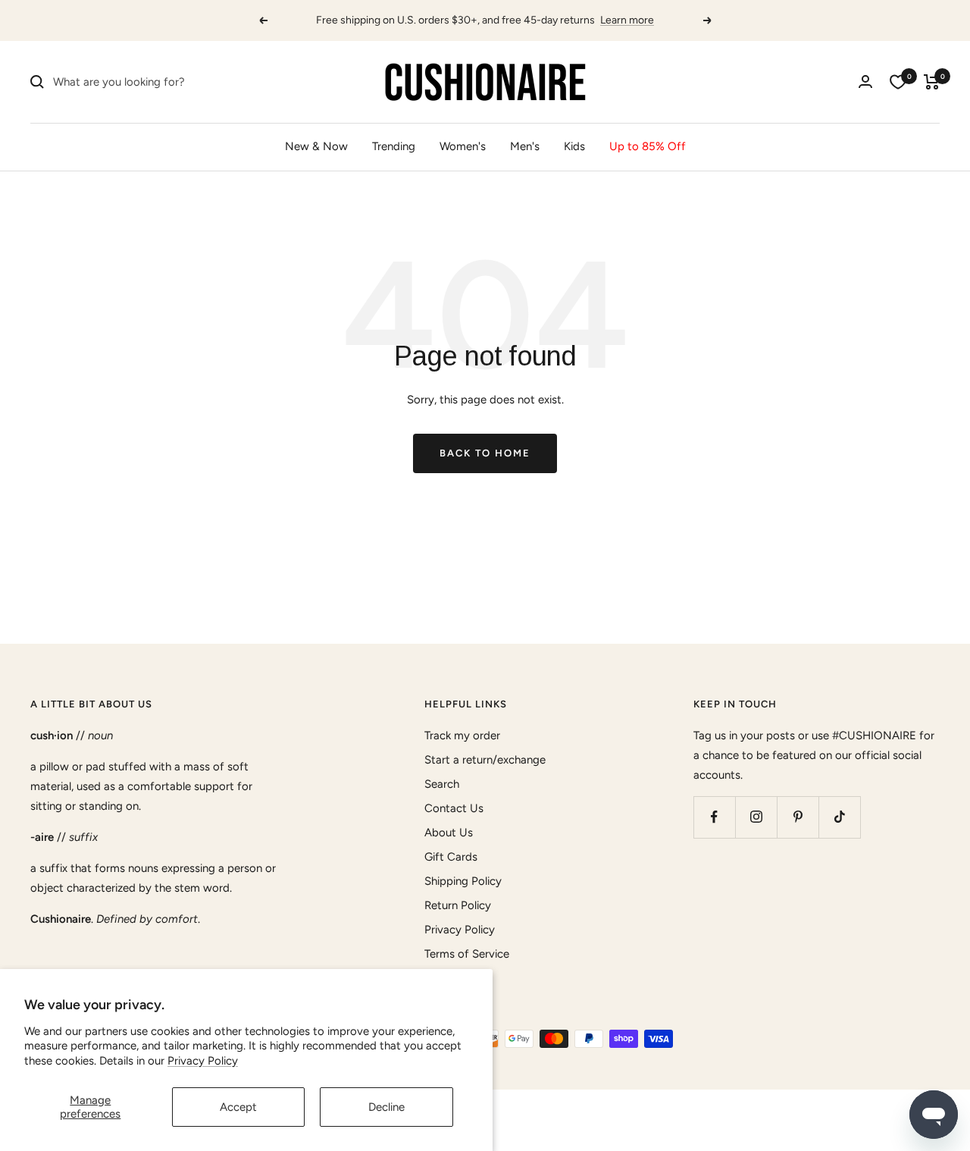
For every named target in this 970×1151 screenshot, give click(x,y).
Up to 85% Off (647, 146)
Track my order (462, 735)
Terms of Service (466, 954)
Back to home (485, 453)
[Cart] (932, 81)
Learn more (627, 20)
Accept (238, 1107)
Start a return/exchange (485, 760)
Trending (393, 146)
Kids (574, 146)
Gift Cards (450, 857)
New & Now (316, 146)
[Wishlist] (898, 81)
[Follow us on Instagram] (756, 817)
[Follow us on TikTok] (839, 817)
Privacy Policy (202, 1061)
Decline (386, 1107)
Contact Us (453, 808)
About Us (448, 832)
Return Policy (457, 905)
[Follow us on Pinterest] (797, 817)
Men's (525, 146)
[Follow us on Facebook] (714, 817)
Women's (463, 146)
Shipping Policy (463, 881)
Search (441, 784)
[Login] (865, 81)
